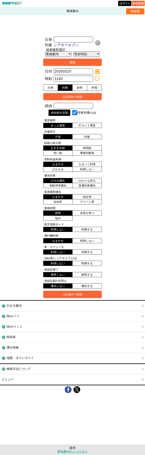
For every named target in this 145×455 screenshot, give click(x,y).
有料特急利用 (52, 159)
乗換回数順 (87, 152)
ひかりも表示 (87, 180)
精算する (87, 274)
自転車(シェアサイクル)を (60, 258)
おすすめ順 (58, 148)
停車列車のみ (86, 112)
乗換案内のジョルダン (72, 451)
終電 (94, 87)
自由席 (58, 201)
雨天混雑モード (54, 224)
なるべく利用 (87, 164)
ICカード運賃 (87, 125)
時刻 (48, 78)
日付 (48, 71)
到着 (48, 45)
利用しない (87, 169)
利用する (87, 229)
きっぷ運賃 (58, 125)
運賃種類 (50, 120)
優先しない (58, 286)
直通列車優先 (87, 185)
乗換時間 (50, 208)
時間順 (87, 148)
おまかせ (58, 164)
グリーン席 (87, 201)
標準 (58, 213)
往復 (87, 136)
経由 (48, 106)
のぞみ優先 (58, 180)
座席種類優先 (52, 191)
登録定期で (51, 269)
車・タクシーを (54, 247)
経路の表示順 (52, 143)
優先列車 (50, 175)
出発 (48, 39)
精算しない (58, 274)
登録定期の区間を (55, 280)
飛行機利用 (51, 235)
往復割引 (50, 131)
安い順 (58, 152)
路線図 (135, 11)
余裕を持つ (87, 213)
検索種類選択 (55, 50)
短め (58, 218)
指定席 (87, 196)
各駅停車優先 (57, 185)
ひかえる (58, 169)
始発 (80, 87)
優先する (87, 286)
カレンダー (97, 72)
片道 (58, 136)
